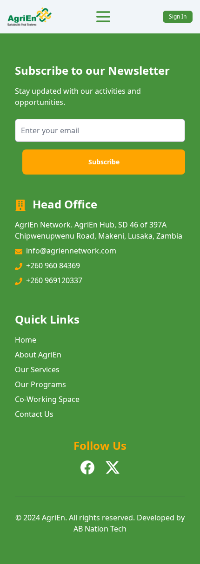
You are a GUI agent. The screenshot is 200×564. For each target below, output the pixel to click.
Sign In (178, 16)
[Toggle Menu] (103, 16)
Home (25, 340)
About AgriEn (38, 355)
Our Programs (40, 384)
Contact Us (34, 414)
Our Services (37, 369)
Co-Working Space (47, 399)
